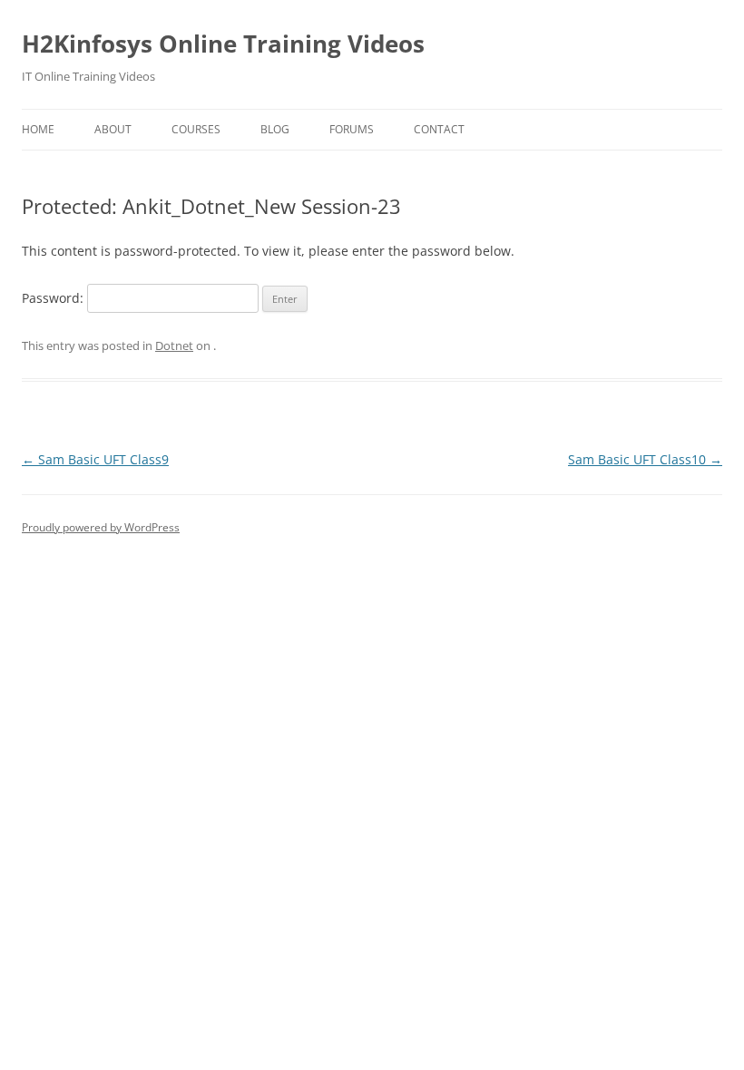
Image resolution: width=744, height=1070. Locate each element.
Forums (351, 129)
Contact (439, 129)
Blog (274, 129)
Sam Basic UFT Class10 (645, 459)
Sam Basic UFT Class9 (95, 459)
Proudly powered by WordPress (101, 527)
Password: (54, 297)
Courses (195, 129)
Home (38, 129)
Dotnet (174, 345)
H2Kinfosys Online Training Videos (223, 43)
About (113, 129)
